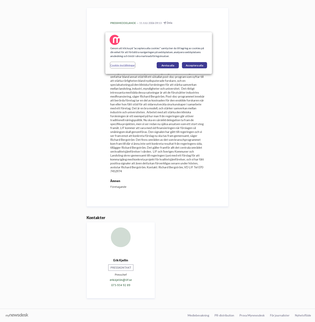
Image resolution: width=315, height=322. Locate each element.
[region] (158, 53)
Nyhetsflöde (303, 315)
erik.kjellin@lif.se (121, 280)
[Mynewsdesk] (17, 315)
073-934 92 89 (120, 285)
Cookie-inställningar (122, 65)
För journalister (280, 315)
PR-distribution (224, 315)
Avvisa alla (167, 65)
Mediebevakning (198, 315)
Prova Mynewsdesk (252, 315)
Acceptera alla (194, 65)
